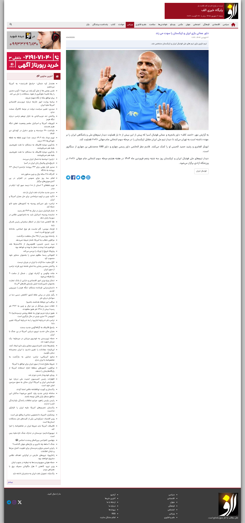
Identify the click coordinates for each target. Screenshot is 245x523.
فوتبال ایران (201, 171)
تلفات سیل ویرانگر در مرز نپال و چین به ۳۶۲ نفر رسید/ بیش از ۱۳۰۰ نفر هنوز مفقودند (32, 308)
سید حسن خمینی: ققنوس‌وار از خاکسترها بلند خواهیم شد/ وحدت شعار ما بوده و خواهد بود (32, 246)
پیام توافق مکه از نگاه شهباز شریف (40, 98)
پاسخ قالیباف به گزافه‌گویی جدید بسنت (37, 327)
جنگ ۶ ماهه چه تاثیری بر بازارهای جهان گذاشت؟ (34, 444)
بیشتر (10, 482)
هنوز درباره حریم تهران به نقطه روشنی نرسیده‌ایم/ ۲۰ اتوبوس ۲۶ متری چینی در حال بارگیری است (32, 315)
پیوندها (112, 510)
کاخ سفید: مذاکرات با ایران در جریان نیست (36, 262)
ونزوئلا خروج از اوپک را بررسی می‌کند (39, 251)
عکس (180, 24)
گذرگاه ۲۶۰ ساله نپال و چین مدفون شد (38, 174)
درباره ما (112, 506)
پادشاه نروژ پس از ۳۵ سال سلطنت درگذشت (36, 236)
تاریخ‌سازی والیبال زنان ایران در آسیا (39, 163)
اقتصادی (216, 24)
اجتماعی (196, 24)
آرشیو (113, 495)
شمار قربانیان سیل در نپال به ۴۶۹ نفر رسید (36, 211)
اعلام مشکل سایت (108, 517)
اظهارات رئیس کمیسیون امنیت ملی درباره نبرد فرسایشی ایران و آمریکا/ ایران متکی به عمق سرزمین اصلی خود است (32, 382)
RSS (114, 513)
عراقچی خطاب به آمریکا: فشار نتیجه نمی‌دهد (35, 240)
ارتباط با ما (111, 502)
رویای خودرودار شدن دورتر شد (41, 375)
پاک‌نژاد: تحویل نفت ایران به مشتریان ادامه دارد (34, 473)
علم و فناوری (141, 24)
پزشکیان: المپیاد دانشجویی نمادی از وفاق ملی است (32, 415)
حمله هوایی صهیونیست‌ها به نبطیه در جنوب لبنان (33, 462)
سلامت (152, 24)
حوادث (121, 24)
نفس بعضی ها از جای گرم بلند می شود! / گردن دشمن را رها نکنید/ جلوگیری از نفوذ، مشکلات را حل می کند (32, 92)
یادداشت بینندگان (100, 24)
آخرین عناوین (46, 76)
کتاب (113, 24)
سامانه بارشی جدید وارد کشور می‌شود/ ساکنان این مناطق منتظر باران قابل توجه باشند (32, 395)
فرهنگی (206, 24)
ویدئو (172, 24)
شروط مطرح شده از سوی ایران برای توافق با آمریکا (33, 364)
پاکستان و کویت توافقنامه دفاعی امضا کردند (35, 389)
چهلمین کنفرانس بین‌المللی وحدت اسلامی (36, 440)
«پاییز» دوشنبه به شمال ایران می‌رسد (39, 159)
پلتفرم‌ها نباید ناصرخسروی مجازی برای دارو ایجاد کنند (32, 346)
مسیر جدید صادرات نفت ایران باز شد (39, 192)
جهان (188, 24)
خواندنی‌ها (162, 24)
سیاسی (226, 24)
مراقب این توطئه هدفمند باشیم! (40, 302)
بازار (87, 24)
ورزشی (129, 24)
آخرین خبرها (110, 498)
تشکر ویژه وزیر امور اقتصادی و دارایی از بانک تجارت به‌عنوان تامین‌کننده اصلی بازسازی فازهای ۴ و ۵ (32, 282)
